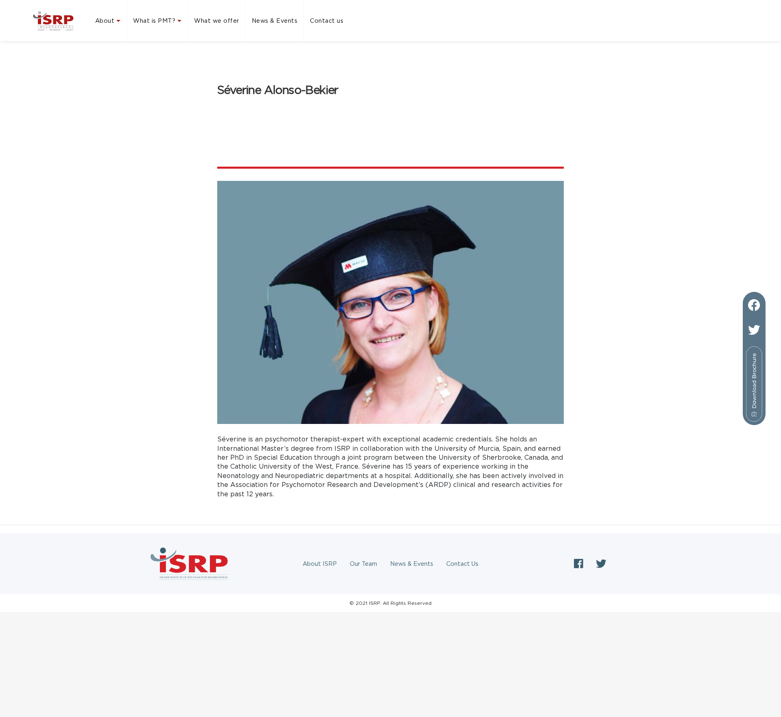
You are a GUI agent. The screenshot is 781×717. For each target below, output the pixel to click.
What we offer (216, 20)
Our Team (363, 563)
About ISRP (320, 563)
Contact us (326, 20)
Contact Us (462, 563)
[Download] (754, 381)
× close (390, 696)
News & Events (275, 20)
